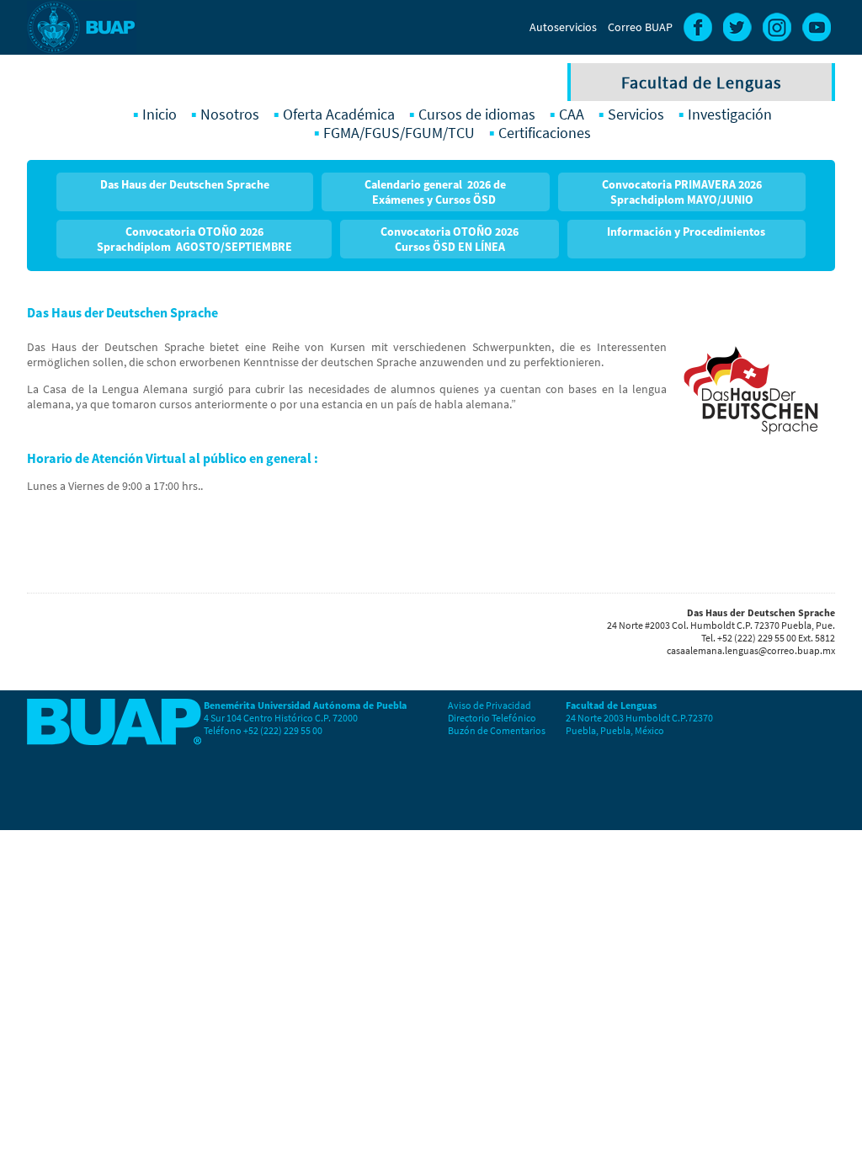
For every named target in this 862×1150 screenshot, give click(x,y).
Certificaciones (544, 133)
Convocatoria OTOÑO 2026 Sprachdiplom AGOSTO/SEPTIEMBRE (194, 239)
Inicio (159, 114)
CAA (571, 114)
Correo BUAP (640, 27)
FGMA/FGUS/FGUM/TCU (399, 133)
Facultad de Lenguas (701, 82)
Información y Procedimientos (686, 231)
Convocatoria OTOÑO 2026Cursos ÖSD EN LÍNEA (449, 239)
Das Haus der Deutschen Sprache (184, 184)
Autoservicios (563, 27)
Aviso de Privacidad (489, 705)
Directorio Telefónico (492, 717)
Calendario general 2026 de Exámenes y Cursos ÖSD (435, 192)
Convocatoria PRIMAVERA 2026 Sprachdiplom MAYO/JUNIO (682, 192)
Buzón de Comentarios (496, 730)
